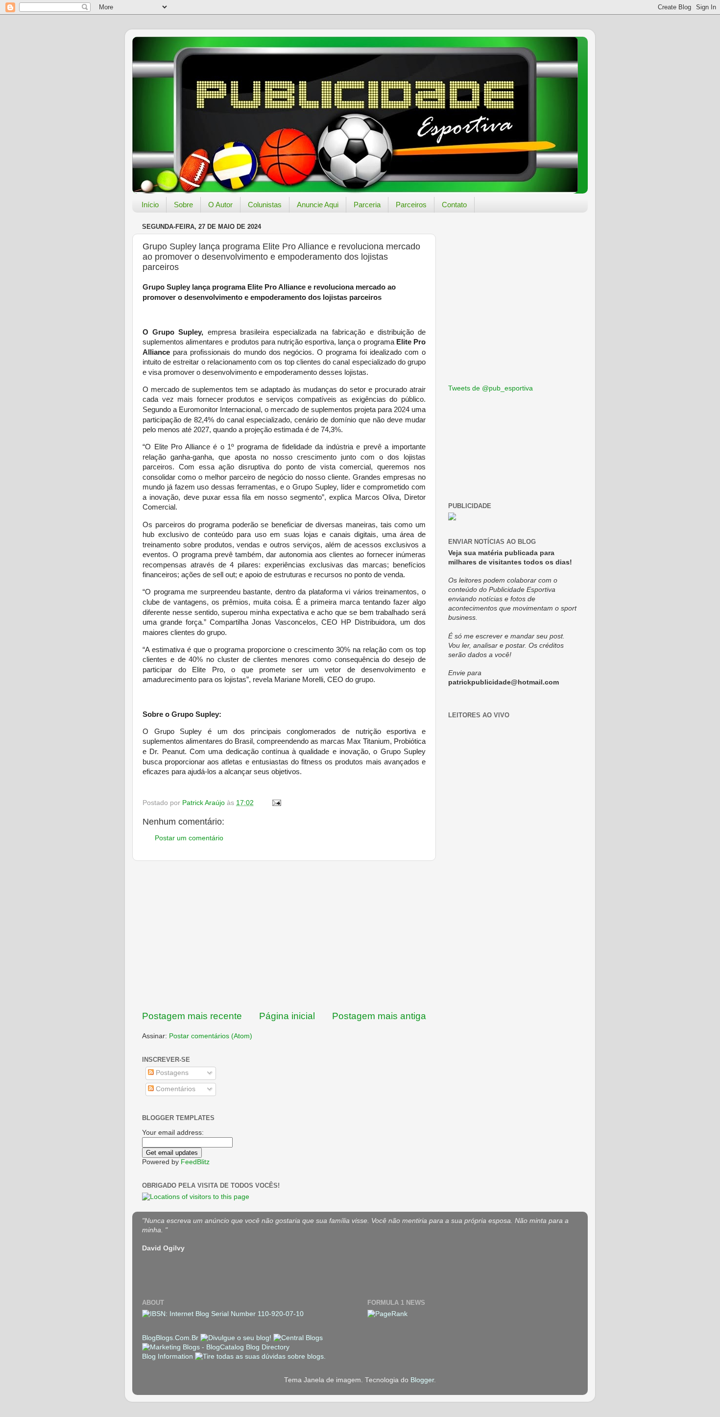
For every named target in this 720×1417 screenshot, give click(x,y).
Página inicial (287, 1016)
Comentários (174, 1089)
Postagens (171, 1072)
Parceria (367, 204)
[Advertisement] (284, 935)
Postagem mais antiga (379, 1016)
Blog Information (167, 1356)
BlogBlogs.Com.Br (171, 1338)
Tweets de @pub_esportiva (490, 388)
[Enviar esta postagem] (276, 802)
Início (150, 204)
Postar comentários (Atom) (210, 1036)
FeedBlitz (195, 1162)
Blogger (422, 1380)
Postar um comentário (189, 838)
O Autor (220, 204)
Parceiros (411, 204)
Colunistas (265, 204)
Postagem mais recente (192, 1016)
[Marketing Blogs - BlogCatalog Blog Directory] (215, 1347)
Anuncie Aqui (317, 204)
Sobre (183, 204)
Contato (454, 204)
